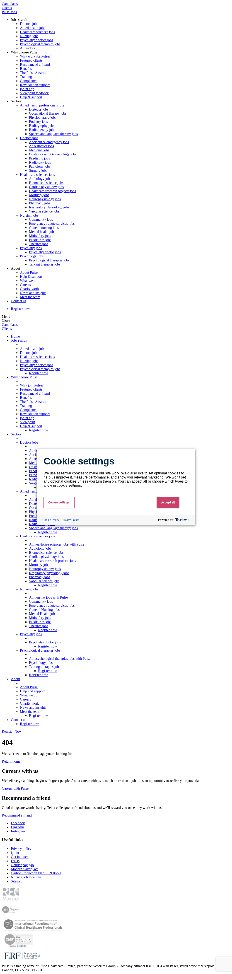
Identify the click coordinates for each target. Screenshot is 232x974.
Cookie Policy (50, 520)
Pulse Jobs (9, 12)
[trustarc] (182, 520)
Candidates (10, 4)
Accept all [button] (168, 502)
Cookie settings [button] (59, 502)
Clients (7, 8)
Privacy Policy (70, 520)
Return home (11, 761)
